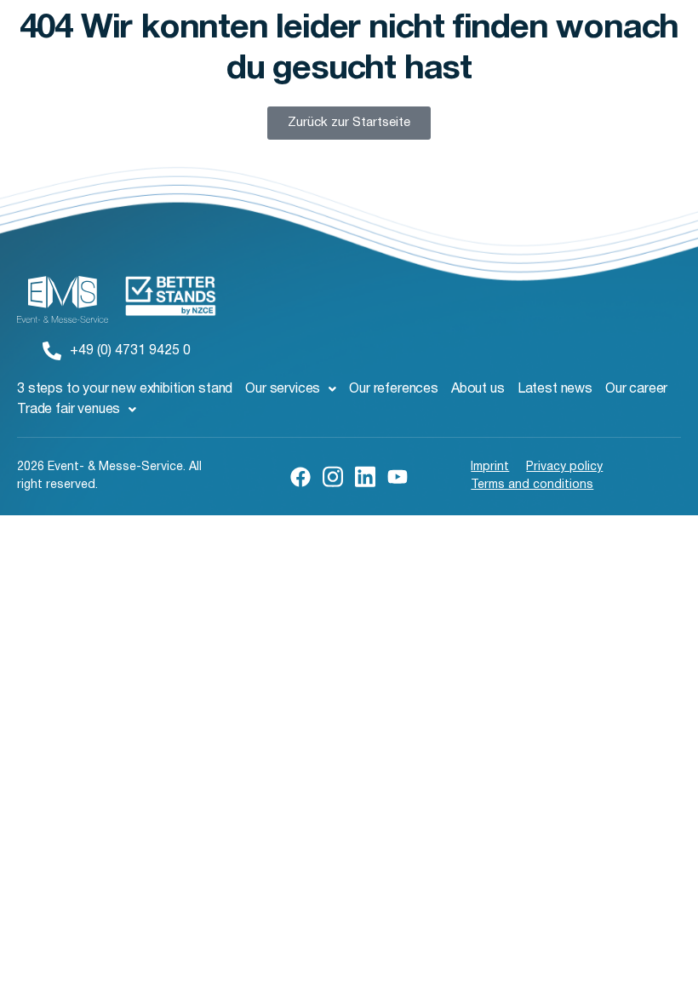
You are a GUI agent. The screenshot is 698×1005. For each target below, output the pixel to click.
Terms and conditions (532, 485)
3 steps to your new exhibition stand (124, 389)
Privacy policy (564, 467)
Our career (636, 389)
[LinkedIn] (365, 475)
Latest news (555, 389)
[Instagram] (333, 475)
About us (478, 389)
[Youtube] (397, 477)
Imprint (490, 467)
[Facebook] (300, 477)
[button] (290, 389)
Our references (393, 389)
